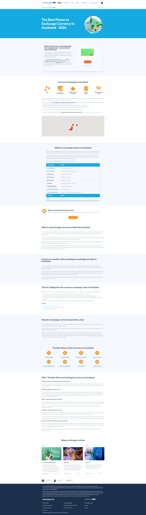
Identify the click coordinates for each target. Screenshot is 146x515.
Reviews (77, 2)
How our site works (46, 507)
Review (44, 445)
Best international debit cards (49, 308)
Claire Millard (48, 480)
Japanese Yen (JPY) (97, 357)
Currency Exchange (93, 2)
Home (43, 7)
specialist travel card (72, 418)
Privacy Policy (45, 503)
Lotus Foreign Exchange (52, 189)
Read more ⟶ (46, 473)
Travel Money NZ (51, 168)
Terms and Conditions (47, 505)
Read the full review (87, 65)
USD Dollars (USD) (49, 357)
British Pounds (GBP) (81, 357)
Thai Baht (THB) (81, 366)
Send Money (66, 2)
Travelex (87, 232)
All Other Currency (97, 366)
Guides (72, 2)
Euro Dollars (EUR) (65, 357)
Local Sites (44, 510)
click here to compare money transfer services (91, 112)
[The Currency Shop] (52, 3)
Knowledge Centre (89, 503)
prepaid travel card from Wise (54, 59)
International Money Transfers (70, 505)
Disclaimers (102, 7)
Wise (48, 198)
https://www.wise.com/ (65, 198)
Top (143, 512)
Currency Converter (68, 507)
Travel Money (84, 2)
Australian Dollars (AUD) (48, 366)
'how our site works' (85, 496)
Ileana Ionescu (60, 480)
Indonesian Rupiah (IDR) (64, 366)
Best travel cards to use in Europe (50, 305)
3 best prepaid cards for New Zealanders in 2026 (53, 307)
